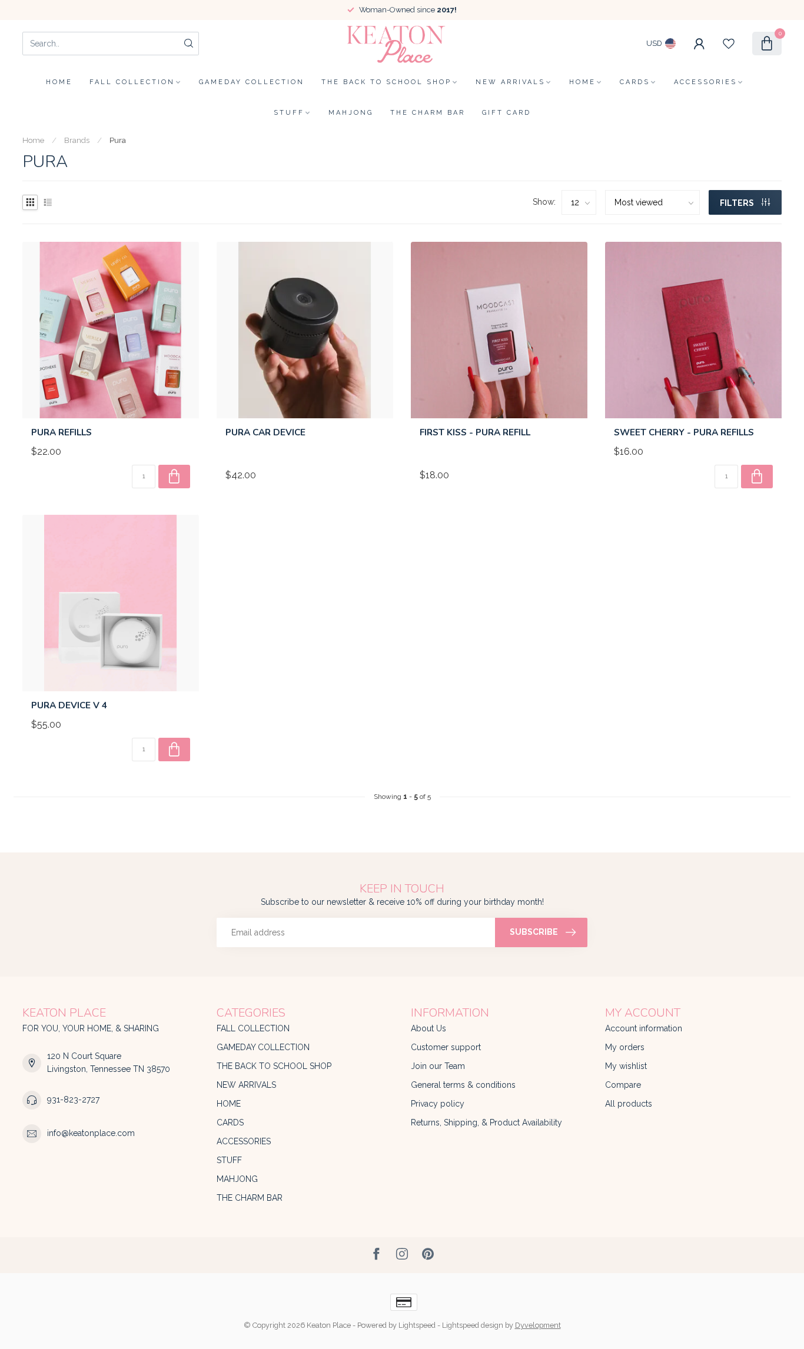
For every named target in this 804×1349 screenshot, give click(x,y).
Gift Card (506, 112)
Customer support (446, 1047)
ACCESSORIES (705, 82)
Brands (76, 140)
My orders (624, 1047)
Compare (623, 1085)
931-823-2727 (73, 1099)
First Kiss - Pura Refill (475, 432)
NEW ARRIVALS (510, 82)
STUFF (289, 112)
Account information (643, 1028)
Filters (738, 203)
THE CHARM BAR (427, 112)
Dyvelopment (538, 1325)
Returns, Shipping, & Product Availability (486, 1122)
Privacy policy (437, 1103)
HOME (582, 82)
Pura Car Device (265, 432)
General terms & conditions (463, 1085)
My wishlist (626, 1066)
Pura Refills (61, 432)
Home (59, 82)
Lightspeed (417, 1325)
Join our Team (438, 1066)
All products (628, 1103)
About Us (428, 1028)
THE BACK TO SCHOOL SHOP (386, 82)
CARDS (635, 82)
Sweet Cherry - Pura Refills (684, 432)
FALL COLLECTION (132, 82)
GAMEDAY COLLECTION (251, 82)
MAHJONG (350, 112)
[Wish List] (729, 43)
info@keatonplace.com (91, 1133)
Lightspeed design (472, 1325)
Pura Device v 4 (69, 705)
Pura (117, 140)
